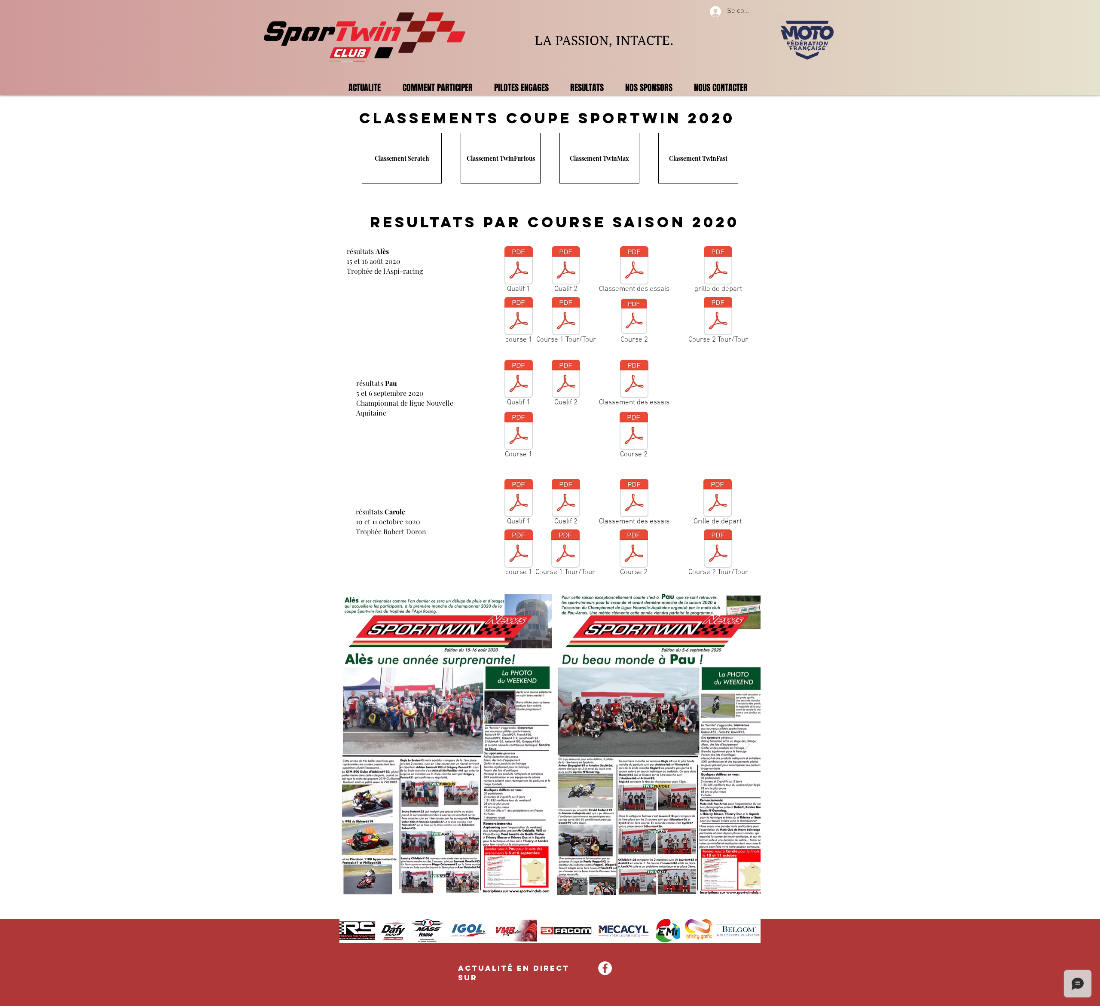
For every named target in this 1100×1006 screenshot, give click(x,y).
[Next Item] (746, 744)
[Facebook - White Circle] (605, 968)
